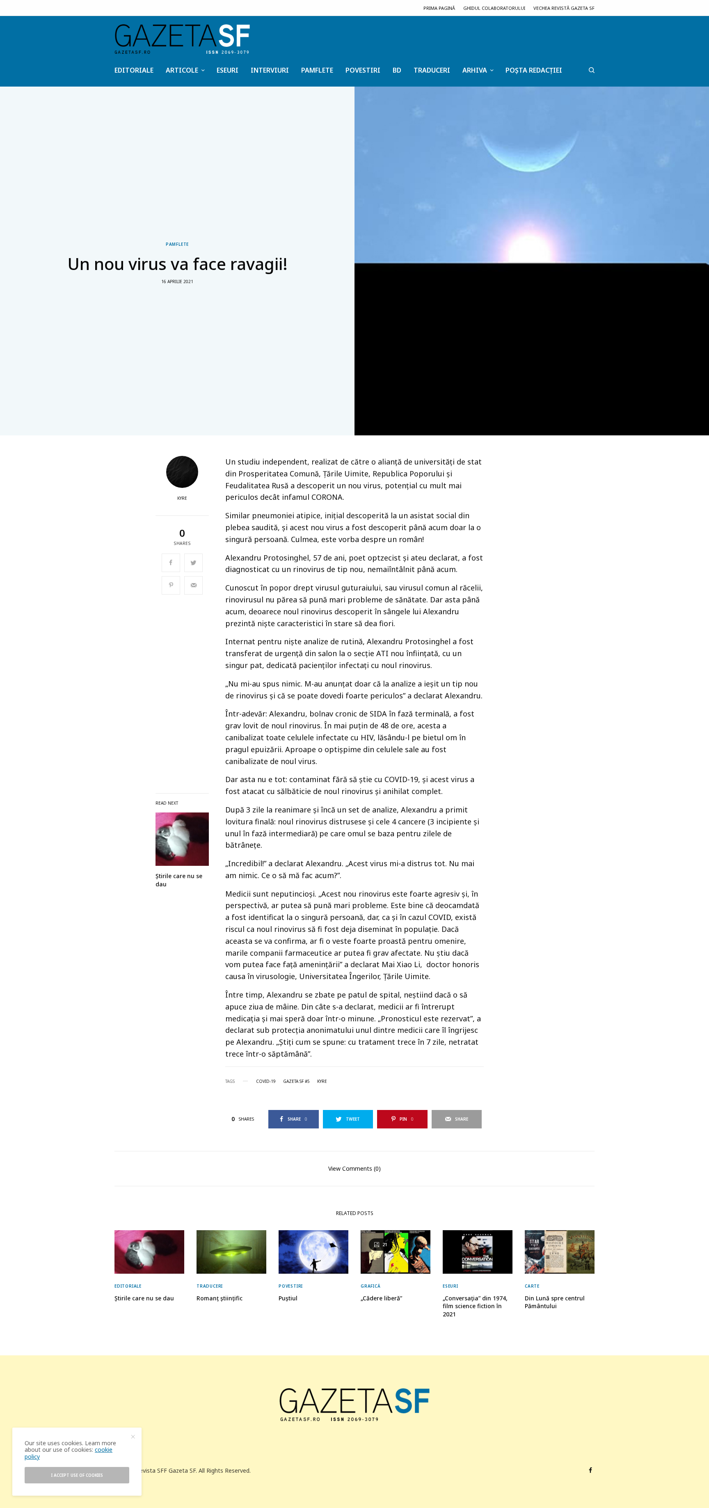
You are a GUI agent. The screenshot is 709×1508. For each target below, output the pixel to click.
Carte (532, 1286)
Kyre (182, 498)
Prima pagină (439, 8)
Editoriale (128, 1286)
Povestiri (291, 1286)
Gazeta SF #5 (296, 1081)
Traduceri (210, 1286)
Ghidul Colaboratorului (494, 8)
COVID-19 (266, 1081)
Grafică (371, 1286)
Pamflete (177, 244)
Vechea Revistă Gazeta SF (564, 8)
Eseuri (450, 1286)
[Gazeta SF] (182, 39)
